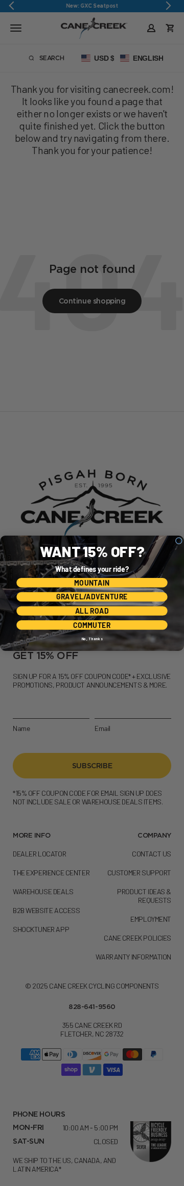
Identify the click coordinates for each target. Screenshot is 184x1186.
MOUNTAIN (92, 582)
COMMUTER (92, 625)
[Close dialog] (178, 540)
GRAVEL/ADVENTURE (92, 596)
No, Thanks (92, 639)
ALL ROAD (92, 611)
